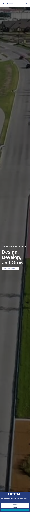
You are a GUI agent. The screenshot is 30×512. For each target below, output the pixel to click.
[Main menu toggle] (26, 3)
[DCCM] (9, 3)
